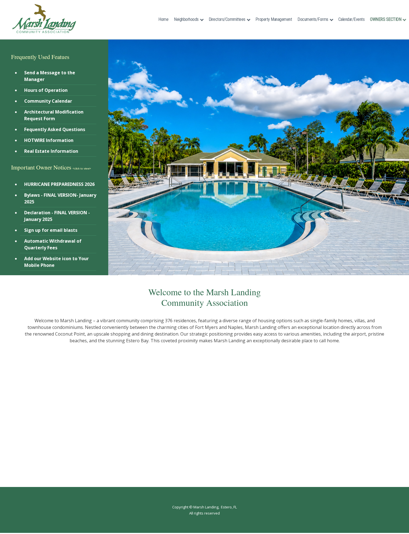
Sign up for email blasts (50, 230)
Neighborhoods (186, 19)
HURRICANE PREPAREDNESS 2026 (59, 184)
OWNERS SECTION (385, 19)
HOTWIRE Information (48, 140)
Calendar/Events (351, 19)
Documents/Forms (312, 19)
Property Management (273, 19)
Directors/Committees (227, 19)
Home (163, 19)
